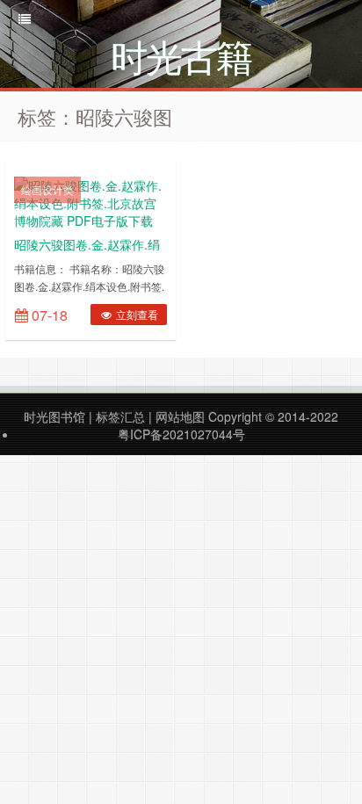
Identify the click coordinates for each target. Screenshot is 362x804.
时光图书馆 (54, 416)
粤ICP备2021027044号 (181, 434)
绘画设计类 (47, 189)
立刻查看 (135, 314)
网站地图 (180, 416)
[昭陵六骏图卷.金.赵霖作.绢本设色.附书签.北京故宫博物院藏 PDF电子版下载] (90, 201)
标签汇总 (120, 416)
